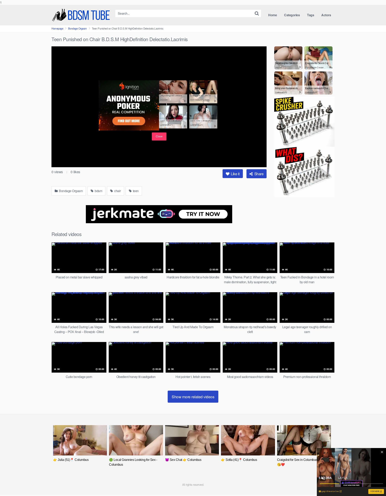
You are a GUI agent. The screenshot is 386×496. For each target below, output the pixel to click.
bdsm (98, 190)
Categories (292, 15)
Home (272, 15)
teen (135, 190)
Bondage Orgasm (77, 28)
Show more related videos (193, 396)
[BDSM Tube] (81, 15)
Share (258, 173)
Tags (310, 15)
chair (117, 190)
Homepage (57, 28)
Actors (326, 15)
